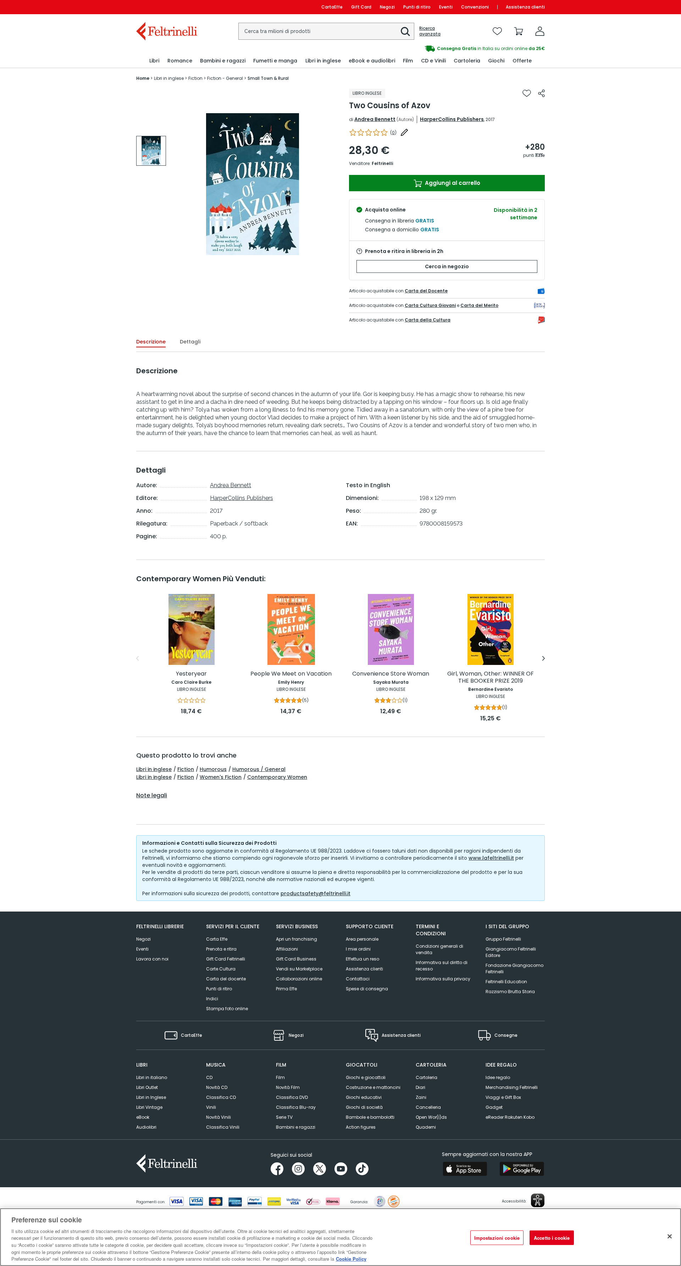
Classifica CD (221, 1097)
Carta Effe (216, 939)
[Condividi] (541, 93)
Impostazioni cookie (497, 1237)
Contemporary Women (277, 777)
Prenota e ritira (221, 949)
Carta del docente (226, 979)
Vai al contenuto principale (166, 7)
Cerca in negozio (447, 266)
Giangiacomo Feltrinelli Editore (511, 952)
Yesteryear (191, 674)
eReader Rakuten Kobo (510, 1117)
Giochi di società (364, 1107)
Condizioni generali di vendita (439, 949)
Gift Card (361, 7)
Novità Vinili (218, 1117)
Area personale (362, 939)
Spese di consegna (367, 989)
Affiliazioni (287, 949)
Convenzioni (475, 7)
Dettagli (190, 341)
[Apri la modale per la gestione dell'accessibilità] (538, 1200)
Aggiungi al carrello (451, 183)
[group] (442, 49)
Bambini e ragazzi (295, 1127)
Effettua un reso (362, 959)
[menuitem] (154, 61)
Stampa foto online (227, 1009)
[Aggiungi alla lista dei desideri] (526, 93)
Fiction (185, 769)
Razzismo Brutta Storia (510, 992)
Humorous (213, 769)
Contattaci (358, 979)
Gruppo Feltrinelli (503, 939)
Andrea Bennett (374, 119)
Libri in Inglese (151, 1097)
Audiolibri (146, 1127)
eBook (142, 1117)
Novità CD (216, 1087)
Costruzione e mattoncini (373, 1087)
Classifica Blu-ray (296, 1107)
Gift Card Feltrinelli (225, 959)
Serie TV (284, 1117)
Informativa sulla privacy (443, 979)
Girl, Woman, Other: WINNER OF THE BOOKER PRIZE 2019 (490, 677)
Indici (212, 999)
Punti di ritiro (417, 7)
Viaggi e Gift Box (503, 1097)
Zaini (421, 1097)
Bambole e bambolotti (370, 1117)
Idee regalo (498, 1077)
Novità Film (288, 1087)
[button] (405, 31)
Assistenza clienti (525, 7)
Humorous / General (259, 769)
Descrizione (151, 341)
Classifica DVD (292, 1097)
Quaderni (426, 1127)
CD (209, 1077)
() (393, 133)
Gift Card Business (296, 959)
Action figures (361, 1127)
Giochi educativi (364, 1097)
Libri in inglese (154, 769)
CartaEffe (332, 7)
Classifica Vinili (222, 1127)
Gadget (494, 1107)
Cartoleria (426, 1077)
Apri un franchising (296, 939)
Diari (420, 1087)
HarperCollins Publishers (452, 119)
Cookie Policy (351, 1258)
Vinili (211, 1107)
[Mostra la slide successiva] (543, 659)
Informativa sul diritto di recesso (441, 965)
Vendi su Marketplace (299, 969)
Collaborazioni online (299, 979)
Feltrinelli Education (506, 982)
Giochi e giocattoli (366, 1077)
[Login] (539, 31)
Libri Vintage (149, 1107)
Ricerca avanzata (430, 31)
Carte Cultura (221, 969)
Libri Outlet (147, 1087)
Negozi (387, 7)
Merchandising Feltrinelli (512, 1087)
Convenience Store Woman (390, 674)
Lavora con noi (152, 959)
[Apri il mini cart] (518, 31)
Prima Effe (286, 989)
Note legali (151, 795)
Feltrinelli (382, 163)
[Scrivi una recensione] (404, 132)
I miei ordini (358, 949)
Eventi (446, 7)
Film (280, 1077)
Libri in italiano (151, 1077)
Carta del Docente (426, 291)
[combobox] (326, 31)
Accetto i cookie (552, 1237)
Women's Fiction (221, 777)
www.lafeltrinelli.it (491, 858)
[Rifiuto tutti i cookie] (669, 1236)
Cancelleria (428, 1107)
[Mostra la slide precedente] (137, 659)
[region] (340, 1237)
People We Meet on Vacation (291, 674)
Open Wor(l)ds (431, 1117)
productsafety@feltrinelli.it (315, 893)
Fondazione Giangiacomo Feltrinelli (514, 968)
